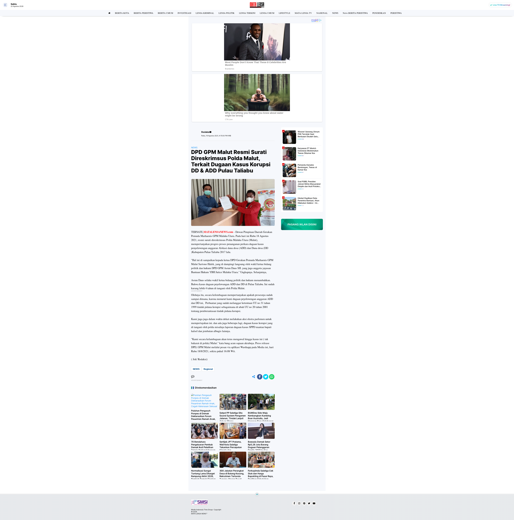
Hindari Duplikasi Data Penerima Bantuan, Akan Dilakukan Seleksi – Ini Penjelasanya (308, 200)
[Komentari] (192, 376)
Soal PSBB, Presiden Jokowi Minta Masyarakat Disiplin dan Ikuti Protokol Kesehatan (309, 184)
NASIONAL (322, 13)
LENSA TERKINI (247, 13)
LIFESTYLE (284, 13)
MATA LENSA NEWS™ (199, 514)
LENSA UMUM (267, 13)
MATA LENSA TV (303, 13)
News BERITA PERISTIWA (355, 13)
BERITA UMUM (165, 13)
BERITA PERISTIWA (143, 13)
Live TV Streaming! (501, 5)
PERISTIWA (396, 13)
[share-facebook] (259, 376)
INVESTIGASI (184, 13)
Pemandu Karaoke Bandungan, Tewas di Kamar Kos (307, 167)
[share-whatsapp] (271, 376)
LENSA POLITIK (227, 13)
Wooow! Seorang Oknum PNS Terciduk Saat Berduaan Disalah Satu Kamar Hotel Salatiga (309, 134)
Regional (208, 369)
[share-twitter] (265, 376)
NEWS (335, 13)
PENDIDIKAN (379, 13)
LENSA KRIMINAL (205, 13)
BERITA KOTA (122, 13)
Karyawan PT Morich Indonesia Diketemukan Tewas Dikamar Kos (308, 150)
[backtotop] (257, 494)
